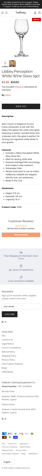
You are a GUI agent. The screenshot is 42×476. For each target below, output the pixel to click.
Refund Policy (8, 351)
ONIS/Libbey (7, 372)
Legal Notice (8, 343)
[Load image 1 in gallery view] (21, 38)
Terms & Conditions (11, 347)
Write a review (21, 234)
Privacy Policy (8, 359)
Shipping (19, 87)
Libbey (8, 95)
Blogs (4, 368)
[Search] (7, 12)
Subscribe (10, 314)
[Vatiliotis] (21, 13)
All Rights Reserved (22, 468)
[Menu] (2, 12)
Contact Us (7, 339)
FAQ (3, 335)
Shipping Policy (9, 356)
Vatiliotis (11, 468)
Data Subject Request (12, 364)
